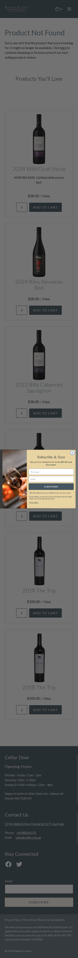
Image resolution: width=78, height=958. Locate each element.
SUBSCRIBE (51, 486)
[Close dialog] (72, 453)
